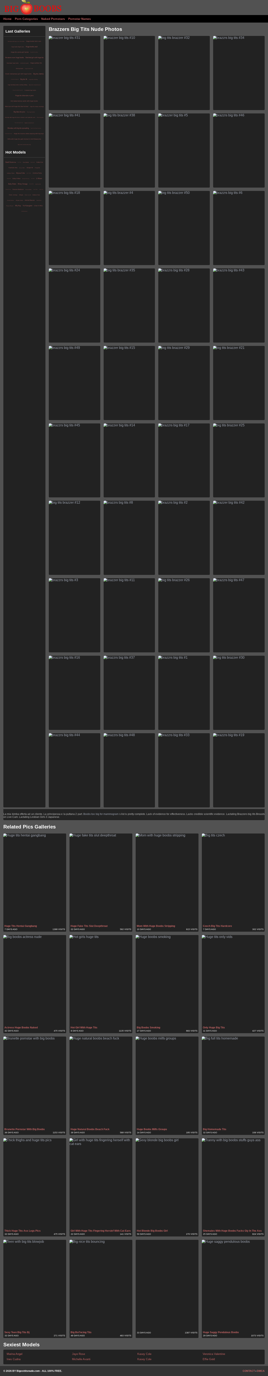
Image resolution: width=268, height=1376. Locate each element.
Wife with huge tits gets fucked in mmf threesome (24, 139)
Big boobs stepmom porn (35, 84)
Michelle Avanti (81, 1359)
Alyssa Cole (20, 173)
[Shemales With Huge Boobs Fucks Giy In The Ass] (233, 1183)
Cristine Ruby (37, 173)
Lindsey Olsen (10, 173)
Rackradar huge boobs (13, 63)
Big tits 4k (23, 79)
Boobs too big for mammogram (101, 814)
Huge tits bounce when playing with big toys (29, 133)
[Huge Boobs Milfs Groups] (167, 1082)
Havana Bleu (31, 183)
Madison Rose (36, 195)
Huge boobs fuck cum (33, 41)
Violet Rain (38, 200)
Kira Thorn (19, 162)
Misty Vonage (22, 184)
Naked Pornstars (53, 18)
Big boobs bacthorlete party (24, 144)
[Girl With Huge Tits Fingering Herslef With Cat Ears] (101, 1183)
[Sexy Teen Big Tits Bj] (34, 1285)
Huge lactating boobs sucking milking (17, 84)
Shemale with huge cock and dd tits (16, 41)
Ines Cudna (14, 1359)
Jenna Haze (24, 211)
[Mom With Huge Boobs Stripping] (167, 878)
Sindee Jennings (13, 195)
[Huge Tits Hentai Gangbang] (34, 878)
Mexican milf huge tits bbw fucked (16, 106)
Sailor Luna (41, 189)
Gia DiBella (26, 162)
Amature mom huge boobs (14, 57)
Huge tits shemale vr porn (24, 96)
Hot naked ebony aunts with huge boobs (24, 101)
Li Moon (39, 178)
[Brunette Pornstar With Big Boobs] (34, 1082)
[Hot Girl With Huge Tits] (101, 980)
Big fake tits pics (19, 112)
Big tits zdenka (38, 74)
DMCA (261, 1371)
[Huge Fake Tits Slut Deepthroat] (101, 878)
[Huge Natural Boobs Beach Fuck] (101, 1082)
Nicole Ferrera (25, 178)
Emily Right (35, 189)
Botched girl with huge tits (35, 57)
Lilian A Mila (38, 205)
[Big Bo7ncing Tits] (101, 1285)
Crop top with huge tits (15, 79)
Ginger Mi (30, 167)
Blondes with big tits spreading (18, 128)
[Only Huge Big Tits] (233, 980)
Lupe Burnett (32, 162)
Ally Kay (18, 206)
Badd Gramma (10, 162)
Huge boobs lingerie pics (17, 46)
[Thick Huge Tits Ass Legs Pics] (34, 1183)
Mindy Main (9, 178)
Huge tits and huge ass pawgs (36, 128)
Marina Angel (14, 1354)
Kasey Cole (144, 1354)
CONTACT (249, 1371)
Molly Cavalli (28, 195)
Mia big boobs (19, 68)
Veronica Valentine (214, 1354)
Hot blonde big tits (24, 63)
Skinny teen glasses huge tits (18, 90)
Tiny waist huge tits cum (19, 122)
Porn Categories (26, 18)
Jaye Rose (78, 1354)
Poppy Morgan (9, 205)
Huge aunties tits (36, 63)
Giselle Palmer (10, 200)
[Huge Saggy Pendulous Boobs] (233, 1285)
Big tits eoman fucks (29, 122)
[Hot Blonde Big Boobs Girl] (167, 1183)
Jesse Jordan (28, 173)
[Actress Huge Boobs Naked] (34, 980)
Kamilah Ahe (13, 167)
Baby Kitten (17, 178)
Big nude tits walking (34, 52)
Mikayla (21, 195)
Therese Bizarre (8, 189)
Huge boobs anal (31, 47)
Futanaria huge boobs (30, 90)
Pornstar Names (79, 18)
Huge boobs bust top (8, 133)
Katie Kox (39, 162)
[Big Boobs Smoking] (167, 980)
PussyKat (37, 167)
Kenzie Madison (18, 189)
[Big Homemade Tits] (233, 1082)
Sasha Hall (38, 184)
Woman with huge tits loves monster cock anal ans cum (20, 117)
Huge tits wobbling (33, 79)
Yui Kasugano (27, 206)
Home (7, 18)
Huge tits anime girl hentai (20, 52)
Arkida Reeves (30, 200)
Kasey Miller (22, 167)
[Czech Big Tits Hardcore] (233, 878)
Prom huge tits (40, 117)
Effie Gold (209, 1359)
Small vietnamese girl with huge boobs (18, 74)
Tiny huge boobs (31, 112)
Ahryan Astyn (19, 200)
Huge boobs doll (29, 68)
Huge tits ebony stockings (37, 106)
